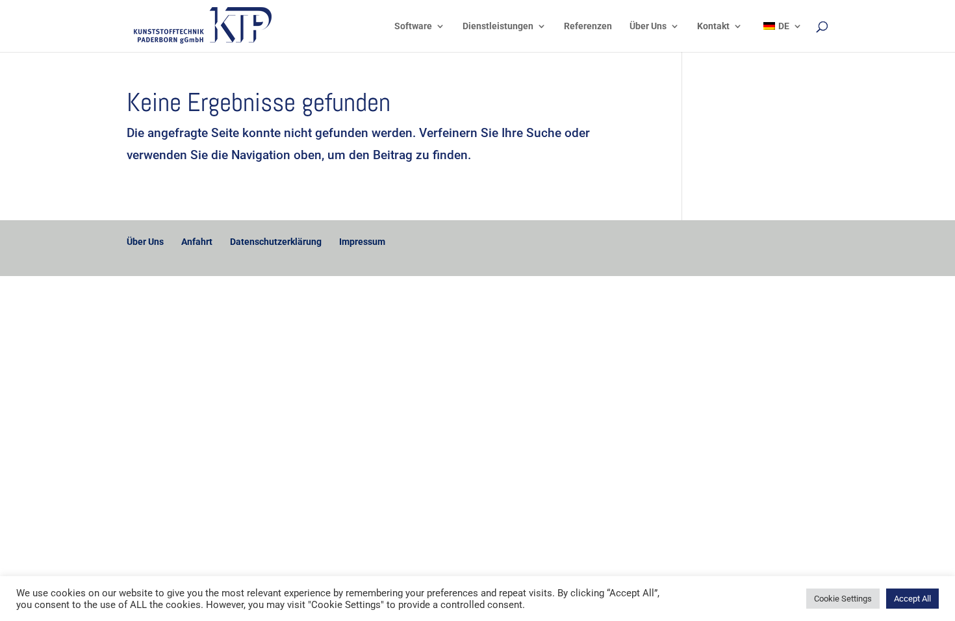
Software (413, 26)
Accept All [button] (912, 598)
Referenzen (588, 26)
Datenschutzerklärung (276, 241)
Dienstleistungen (498, 26)
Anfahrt (196, 241)
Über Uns (648, 26)
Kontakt (713, 26)
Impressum (362, 241)
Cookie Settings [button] (843, 598)
